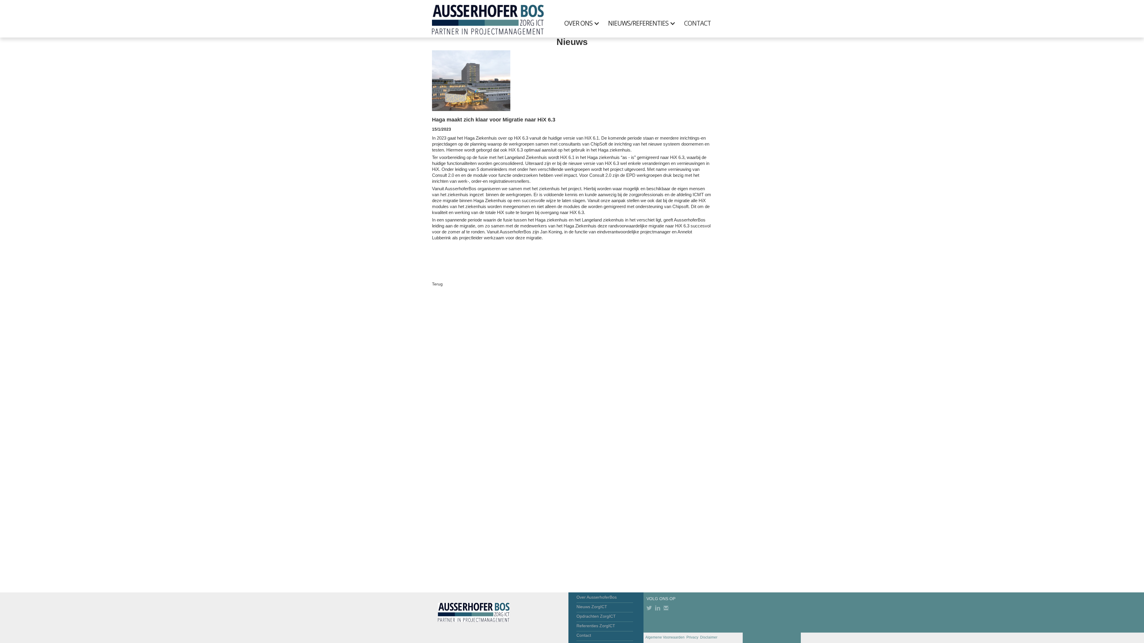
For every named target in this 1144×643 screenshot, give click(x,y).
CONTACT (697, 23)
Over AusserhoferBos (596, 597)
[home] (488, 19)
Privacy (692, 637)
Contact (583, 635)
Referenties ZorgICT (595, 625)
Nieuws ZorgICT (591, 606)
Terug (437, 284)
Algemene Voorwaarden (665, 637)
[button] (585, 23)
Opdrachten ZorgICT (596, 616)
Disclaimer (708, 637)
